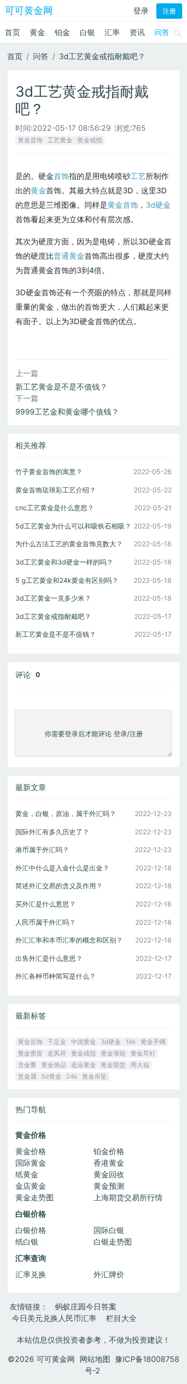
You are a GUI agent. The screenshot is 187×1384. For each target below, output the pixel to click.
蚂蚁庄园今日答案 (86, 1306)
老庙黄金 (83, 1065)
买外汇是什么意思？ (45, 904)
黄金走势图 (34, 1197)
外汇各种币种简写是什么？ (55, 976)
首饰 (61, 176)
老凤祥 (56, 1053)
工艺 (138, 176)
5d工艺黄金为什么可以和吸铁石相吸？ (73, 526)
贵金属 (27, 1076)
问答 (162, 32)
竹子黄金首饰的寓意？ (48, 471)
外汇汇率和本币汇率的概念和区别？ (69, 940)
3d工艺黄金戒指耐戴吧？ (102, 56)
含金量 (27, 1065)
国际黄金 (30, 1163)
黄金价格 (30, 1151)
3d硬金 (158, 205)
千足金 (56, 1041)
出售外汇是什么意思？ (48, 958)
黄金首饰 (30, 140)
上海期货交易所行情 (128, 1197)
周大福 (139, 1065)
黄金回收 (109, 1174)
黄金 (37, 32)
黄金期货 (113, 1065)
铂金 (62, 32)
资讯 (137, 32)
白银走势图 (113, 1241)
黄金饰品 (53, 1065)
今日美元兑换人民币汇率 (54, 1318)
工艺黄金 (59, 140)
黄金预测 (109, 1186)
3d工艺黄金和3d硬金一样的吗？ (64, 562)
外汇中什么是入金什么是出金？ (62, 868)
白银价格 (30, 1230)
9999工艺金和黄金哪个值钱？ (67, 411)
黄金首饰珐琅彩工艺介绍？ (55, 490)
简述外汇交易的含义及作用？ (59, 885)
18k (131, 1041)
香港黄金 (109, 1163)
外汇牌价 (109, 1274)
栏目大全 (121, 1318)
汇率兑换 (30, 1274)
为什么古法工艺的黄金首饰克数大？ (69, 544)
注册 (169, 11)
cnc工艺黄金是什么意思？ (54, 507)
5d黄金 (51, 1076)
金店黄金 (30, 1186)
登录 (141, 10)
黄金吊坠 (94, 1076)
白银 (87, 32)
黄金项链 (113, 1053)
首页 (12, 32)
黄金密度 (30, 1053)
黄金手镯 (152, 1041)
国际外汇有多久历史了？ (52, 832)
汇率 (112, 32)
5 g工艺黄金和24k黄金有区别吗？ (66, 580)
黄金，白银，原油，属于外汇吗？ (65, 813)
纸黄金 (26, 1174)
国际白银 (109, 1230)
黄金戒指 (89, 140)
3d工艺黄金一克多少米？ (53, 598)
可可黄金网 (29, 10)
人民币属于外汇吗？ (45, 922)
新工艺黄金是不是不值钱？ (61, 386)
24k (71, 1076)
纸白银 (26, 1241)
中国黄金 (83, 1041)
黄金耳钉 (142, 1053)
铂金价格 (109, 1151)
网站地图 (95, 1359)
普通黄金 (69, 256)
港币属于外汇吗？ (42, 849)
